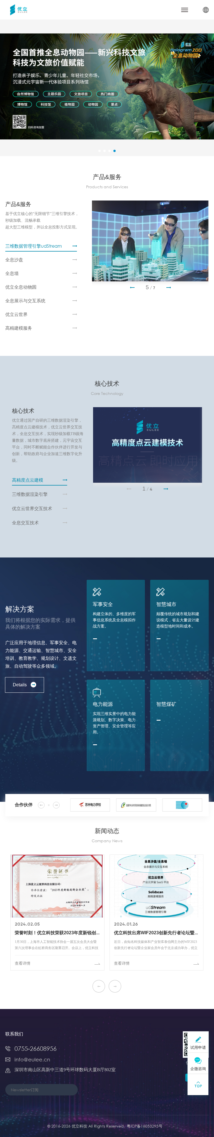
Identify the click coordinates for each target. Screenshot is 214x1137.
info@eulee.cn (32, 1059)
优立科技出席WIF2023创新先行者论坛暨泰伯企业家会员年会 (156, 933)
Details (20, 684)
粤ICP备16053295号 (144, 1126)
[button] (99, 151)
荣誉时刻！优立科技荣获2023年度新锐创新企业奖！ (57, 933)
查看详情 (22, 964)
